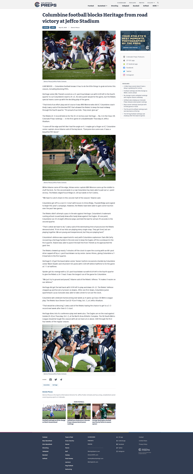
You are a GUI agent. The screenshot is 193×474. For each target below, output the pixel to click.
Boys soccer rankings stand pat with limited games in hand (135, 105)
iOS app (120, 437)
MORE (155, 6)
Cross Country (69, 440)
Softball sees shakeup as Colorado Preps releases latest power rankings (78, 422)
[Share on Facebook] (50, 379)
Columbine (46, 385)
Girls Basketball (47, 444)
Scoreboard (121, 2)
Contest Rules (143, 440)
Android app (121, 440)
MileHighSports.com (94, 451)
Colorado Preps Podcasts (135, 57)
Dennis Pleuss (75, 27)
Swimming (68, 469)
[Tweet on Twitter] (56, 379)
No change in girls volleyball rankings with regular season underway (135, 96)
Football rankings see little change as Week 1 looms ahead (53, 421)
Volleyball (125, 6)
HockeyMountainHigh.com (95, 458)
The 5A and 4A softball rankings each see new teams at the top (135, 110)
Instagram (130, 75)
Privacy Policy (143, 444)
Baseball (136, 6)
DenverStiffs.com (93, 455)
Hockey (67, 455)
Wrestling (114, 6)
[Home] (45, 4)
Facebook (129, 68)
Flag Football (69, 465)
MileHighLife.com (93, 462)
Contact (141, 437)
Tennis (67, 448)
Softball (146, 6)
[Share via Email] (61, 379)
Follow (150, 2)
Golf (66, 451)
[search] (158, 2)
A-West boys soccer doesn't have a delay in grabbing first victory (134, 87)
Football (91, 6)
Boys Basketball (47, 440)
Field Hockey (69, 458)
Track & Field (69, 437)
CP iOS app (130, 60)
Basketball (101, 6)
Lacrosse (68, 462)
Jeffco (53, 27)
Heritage (54, 385)
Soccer (67, 444)
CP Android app (132, 64)
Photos (141, 2)
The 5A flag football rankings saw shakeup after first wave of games (134, 115)
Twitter (128, 71)
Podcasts (132, 2)
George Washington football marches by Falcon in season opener (101, 422)
